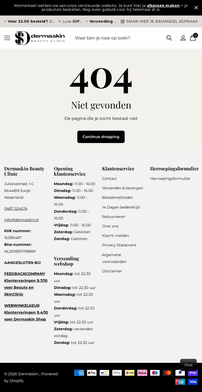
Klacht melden (115, 235)
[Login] (182, 38)
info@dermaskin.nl (21, 220)
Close (196, 8)
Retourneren (113, 217)
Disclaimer (112, 271)
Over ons (110, 226)
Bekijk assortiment (7, 38)
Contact (109, 178)
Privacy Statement (119, 245)
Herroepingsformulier (170, 178)
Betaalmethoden (117, 197)
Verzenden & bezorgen (122, 188)
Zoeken (169, 37)
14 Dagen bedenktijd (121, 207)
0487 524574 (15, 208)
